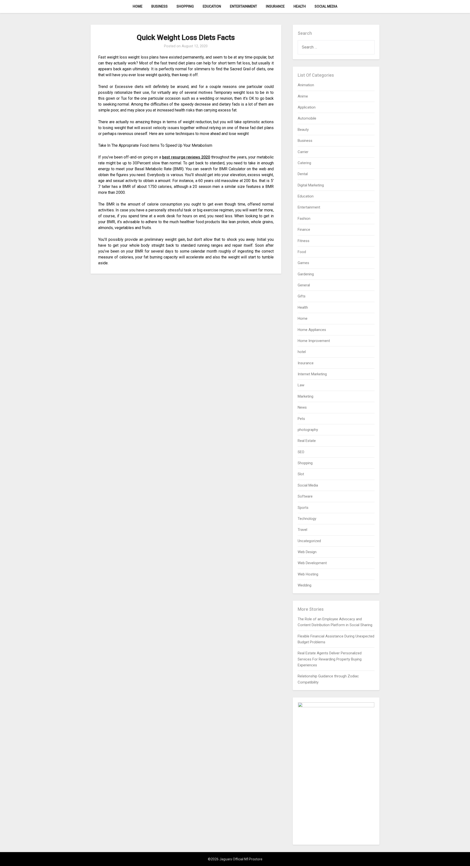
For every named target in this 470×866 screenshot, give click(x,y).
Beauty (303, 129)
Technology (307, 518)
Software (305, 496)
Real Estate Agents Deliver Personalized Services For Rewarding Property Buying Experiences (330, 659)
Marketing (305, 396)
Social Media (326, 6)
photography (308, 429)
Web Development (312, 563)
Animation (306, 85)
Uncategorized (309, 541)
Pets (301, 418)
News (302, 407)
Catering (304, 163)
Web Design (307, 552)
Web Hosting (308, 574)
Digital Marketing (311, 185)
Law (301, 385)
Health (300, 6)
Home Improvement (314, 341)
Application (307, 107)
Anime (303, 96)
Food (302, 252)
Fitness (303, 241)
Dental (303, 174)
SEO (301, 452)
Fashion (304, 218)
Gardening (306, 274)
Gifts (302, 296)
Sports (303, 507)
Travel (302, 529)
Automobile (307, 118)
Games (303, 263)
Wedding (304, 585)
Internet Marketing (312, 374)
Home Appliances (312, 330)
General (304, 285)
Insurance (275, 6)
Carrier (303, 152)
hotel (302, 352)
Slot (301, 474)
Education (212, 6)
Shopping (185, 6)
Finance (304, 229)
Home (137, 6)
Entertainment (243, 6)
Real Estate (307, 441)
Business (159, 6)
